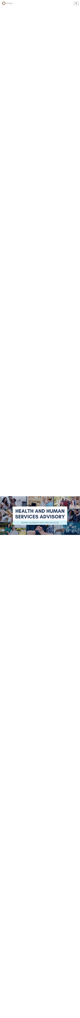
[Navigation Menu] (76, 3)
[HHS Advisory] (7, 3)
